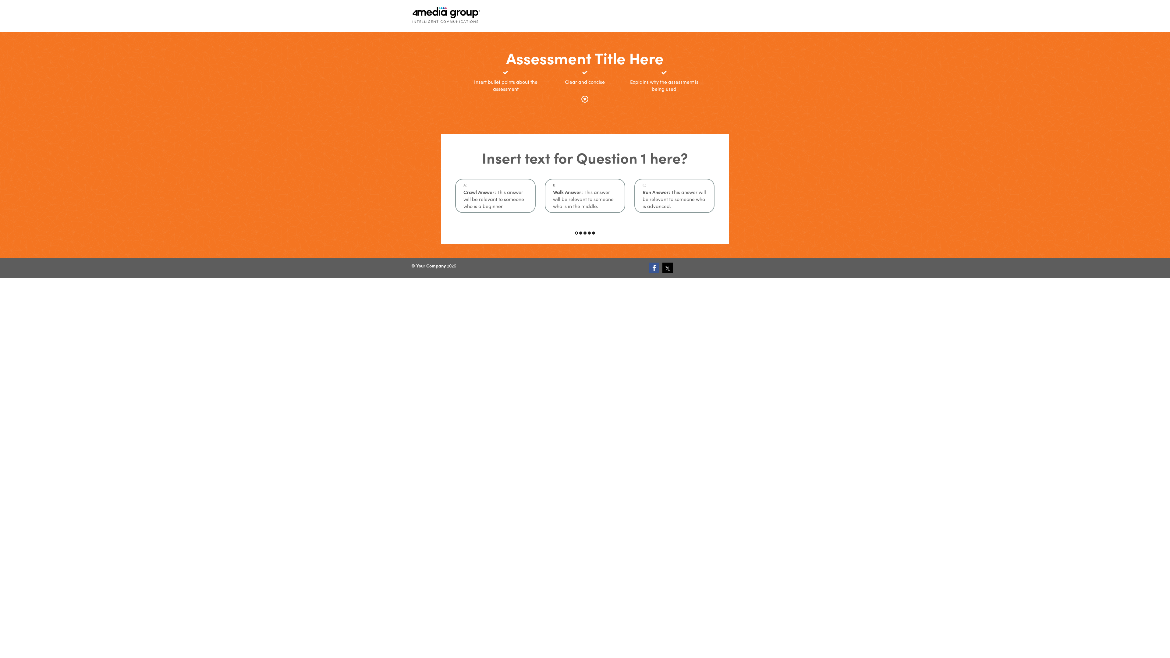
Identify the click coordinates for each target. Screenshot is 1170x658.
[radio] (495, 196)
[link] (654, 268)
